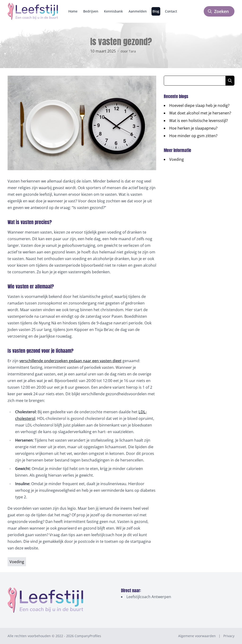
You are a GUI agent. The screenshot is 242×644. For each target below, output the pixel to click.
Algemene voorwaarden (197, 636)
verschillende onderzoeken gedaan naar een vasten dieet (70, 360)
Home (73, 11)
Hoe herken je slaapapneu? (193, 128)
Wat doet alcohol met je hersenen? (200, 113)
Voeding (176, 159)
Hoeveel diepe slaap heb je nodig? (199, 105)
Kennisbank (113, 11)
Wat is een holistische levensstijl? (198, 120)
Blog (155, 11)
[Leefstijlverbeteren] (33, 11)
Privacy (228, 636)
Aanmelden (138, 11)
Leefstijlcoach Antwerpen (148, 596)
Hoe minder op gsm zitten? (193, 135)
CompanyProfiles (88, 636)
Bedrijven (90, 11)
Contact (171, 11)
